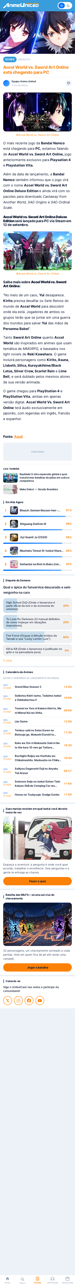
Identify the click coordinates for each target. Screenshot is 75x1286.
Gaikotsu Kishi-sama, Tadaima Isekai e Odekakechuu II (38, 698)
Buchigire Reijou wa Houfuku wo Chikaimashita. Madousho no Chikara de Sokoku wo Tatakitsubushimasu (38, 758)
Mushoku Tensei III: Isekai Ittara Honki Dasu (40, 550)
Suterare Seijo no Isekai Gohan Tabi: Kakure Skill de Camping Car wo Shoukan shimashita (37, 784)
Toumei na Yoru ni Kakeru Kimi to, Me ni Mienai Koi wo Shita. (38, 710)
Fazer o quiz (37, 881)
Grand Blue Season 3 (28, 686)
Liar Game (21, 721)
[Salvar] (68, 83)
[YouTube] (39, 1000)
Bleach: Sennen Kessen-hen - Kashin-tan (39, 510)
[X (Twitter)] (7, 1000)
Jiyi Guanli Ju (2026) (33, 537)
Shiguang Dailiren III (33, 523)
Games (10, 59)
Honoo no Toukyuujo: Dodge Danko (37, 794)
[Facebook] (29, 1000)
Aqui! (18, 437)
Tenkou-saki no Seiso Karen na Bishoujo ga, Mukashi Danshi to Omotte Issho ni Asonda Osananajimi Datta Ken (38, 733)
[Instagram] (18, 1000)
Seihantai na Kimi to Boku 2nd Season (39, 564)
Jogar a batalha (37, 967)
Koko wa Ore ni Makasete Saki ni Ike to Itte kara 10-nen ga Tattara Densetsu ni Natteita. (37, 745)
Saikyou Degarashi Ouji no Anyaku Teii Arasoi (36, 771)
